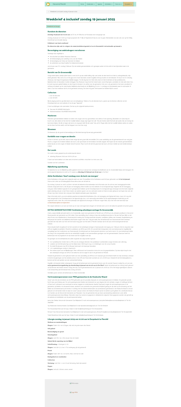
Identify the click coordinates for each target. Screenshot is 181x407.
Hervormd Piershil (59, 4)
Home (82, 4)
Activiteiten (108, 4)
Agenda (100, 4)
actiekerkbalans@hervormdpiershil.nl (59, 202)
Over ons (118, 4)
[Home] (48, 4)
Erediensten (90, 4)
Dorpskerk (128, 4)
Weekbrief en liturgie (53, 26)
